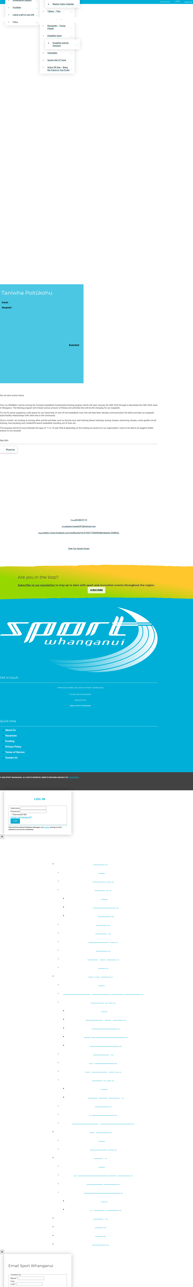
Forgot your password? (21, 817)
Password (15, 811)
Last (13, 1284)
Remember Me (20, 814)
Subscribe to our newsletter (36, 585)
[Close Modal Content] (2, 837)
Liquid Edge (73, 777)
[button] (79, 705)
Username (15, 808)
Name (14, 1278)
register (47, 827)
